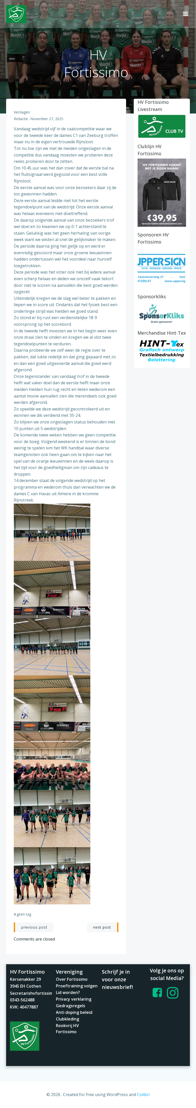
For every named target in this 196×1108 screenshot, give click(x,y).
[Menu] (185, 14)
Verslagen (22, 112)
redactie (21, 118)
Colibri (143, 1094)
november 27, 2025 (46, 118)
